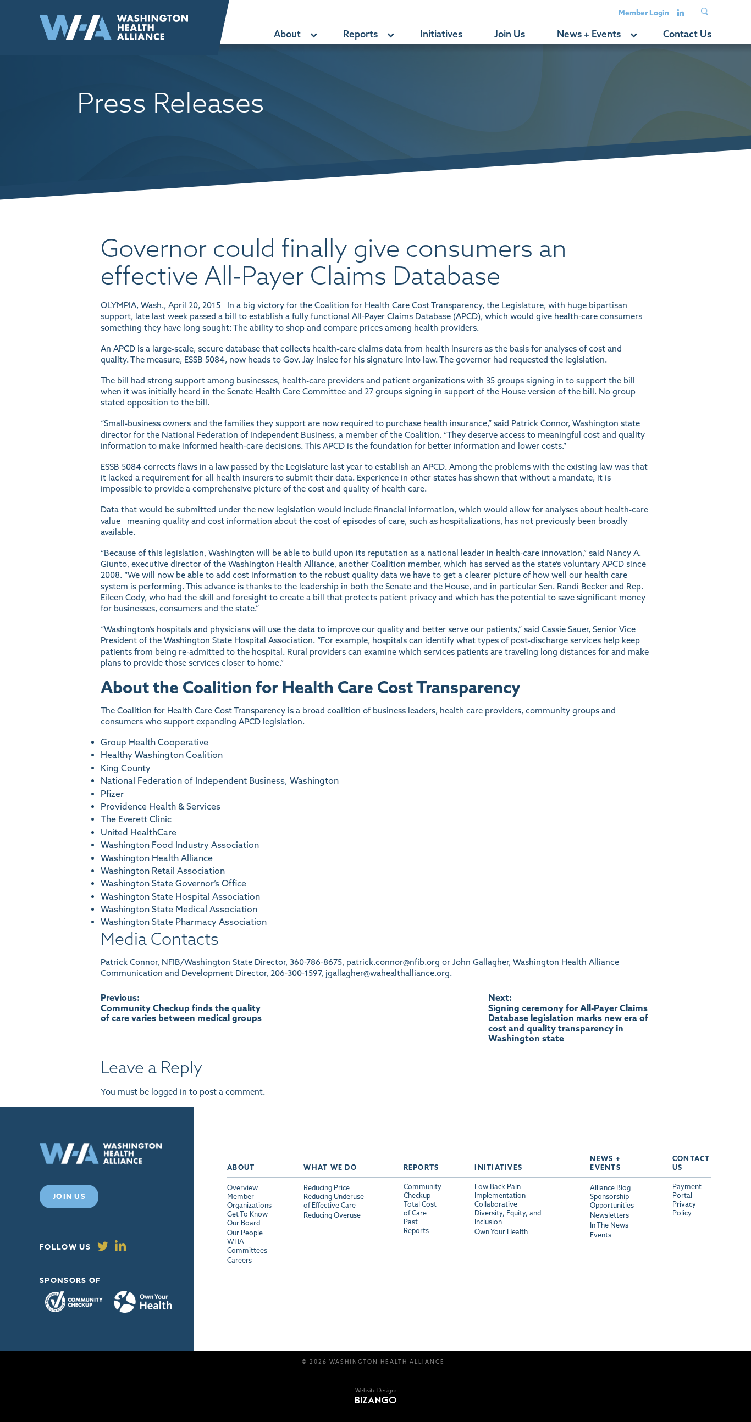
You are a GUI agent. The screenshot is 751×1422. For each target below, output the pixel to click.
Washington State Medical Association (179, 909)
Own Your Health (143, 1302)
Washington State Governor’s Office (173, 883)
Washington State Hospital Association (180, 896)
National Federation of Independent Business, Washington (220, 780)
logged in (169, 1091)
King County (126, 767)
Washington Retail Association (163, 870)
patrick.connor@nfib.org (393, 962)
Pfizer (112, 793)
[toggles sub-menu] (313, 34)
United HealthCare (138, 832)
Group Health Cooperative (154, 742)
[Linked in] (681, 12)
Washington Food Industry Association (180, 844)
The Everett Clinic (136, 818)
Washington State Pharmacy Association (184, 921)
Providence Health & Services (160, 806)
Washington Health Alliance (157, 857)
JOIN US (69, 1196)
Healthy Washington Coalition (162, 754)
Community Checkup (74, 1302)
